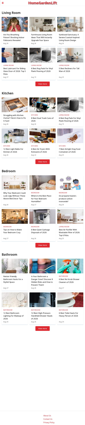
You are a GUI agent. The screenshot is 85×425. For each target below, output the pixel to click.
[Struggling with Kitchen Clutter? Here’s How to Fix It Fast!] (15, 104)
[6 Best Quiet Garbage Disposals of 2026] (42, 216)
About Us (47, 415)
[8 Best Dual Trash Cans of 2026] (42, 104)
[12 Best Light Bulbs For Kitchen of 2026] (15, 135)
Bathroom (63, 276)
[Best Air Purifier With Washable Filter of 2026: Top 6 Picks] (70, 216)
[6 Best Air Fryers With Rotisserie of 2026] (42, 135)
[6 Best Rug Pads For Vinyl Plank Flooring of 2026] (42, 55)
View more (42, 84)
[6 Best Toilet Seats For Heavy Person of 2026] (70, 299)
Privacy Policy (48, 422)
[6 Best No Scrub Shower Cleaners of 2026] (70, 266)
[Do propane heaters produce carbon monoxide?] (70, 182)
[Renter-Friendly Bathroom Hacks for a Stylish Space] (15, 266)
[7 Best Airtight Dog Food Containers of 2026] (70, 135)
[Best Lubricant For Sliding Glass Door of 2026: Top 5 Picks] (15, 55)
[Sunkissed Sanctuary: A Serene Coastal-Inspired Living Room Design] (70, 24)
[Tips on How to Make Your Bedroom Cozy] (15, 216)
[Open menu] (14, 3)
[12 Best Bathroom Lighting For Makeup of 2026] (15, 299)
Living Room (8, 65)
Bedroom (35, 193)
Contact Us (47, 419)
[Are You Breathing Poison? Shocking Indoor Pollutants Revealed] (15, 24)
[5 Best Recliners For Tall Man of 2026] (70, 55)
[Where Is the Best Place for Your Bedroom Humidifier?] (42, 182)
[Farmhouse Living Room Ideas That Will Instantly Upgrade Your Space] (42, 24)
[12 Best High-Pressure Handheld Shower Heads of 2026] (42, 299)
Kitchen (34, 115)
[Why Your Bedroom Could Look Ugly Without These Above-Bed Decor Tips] (15, 182)
